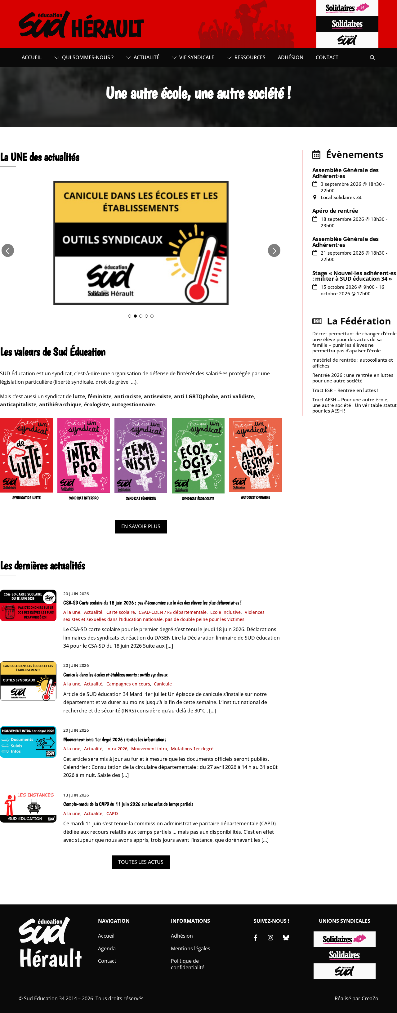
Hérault (50, 958)
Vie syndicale (196, 57)
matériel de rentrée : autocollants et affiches (352, 362)
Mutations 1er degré (192, 749)
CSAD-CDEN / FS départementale (173, 612)
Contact (327, 57)
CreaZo (370, 998)
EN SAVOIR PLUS (140, 526)
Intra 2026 (116, 749)
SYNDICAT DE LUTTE (26, 497)
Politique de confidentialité (187, 964)
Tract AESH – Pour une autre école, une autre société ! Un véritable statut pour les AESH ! (354, 405)
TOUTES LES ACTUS (140, 862)
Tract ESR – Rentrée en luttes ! (345, 390)
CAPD (112, 813)
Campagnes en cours (128, 684)
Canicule (163, 684)
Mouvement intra (149, 749)
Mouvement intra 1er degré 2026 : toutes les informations (114, 739)
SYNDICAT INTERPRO (84, 498)
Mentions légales (190, 948)
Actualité (145, 57)
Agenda (107, 948)
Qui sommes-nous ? (87, 57)
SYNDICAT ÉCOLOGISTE (198, 498)
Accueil (32, 57)
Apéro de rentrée (335, 210)
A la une (71, 612)
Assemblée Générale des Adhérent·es (345, 172)
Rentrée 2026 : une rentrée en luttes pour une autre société (352, 378)
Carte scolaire (120, 612)
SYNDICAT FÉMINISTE (141, 498)
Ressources (249, 57)
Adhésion (290, 57)
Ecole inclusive (225, 612)
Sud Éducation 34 (44, 998)
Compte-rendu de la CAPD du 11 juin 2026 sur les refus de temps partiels (128, 804)
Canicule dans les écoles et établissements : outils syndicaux (115, 674)
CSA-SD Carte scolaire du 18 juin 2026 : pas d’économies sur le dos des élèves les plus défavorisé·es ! (152, 602)
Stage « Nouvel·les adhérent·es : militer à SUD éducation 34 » (354, 275)
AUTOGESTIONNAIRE (255, 497)
